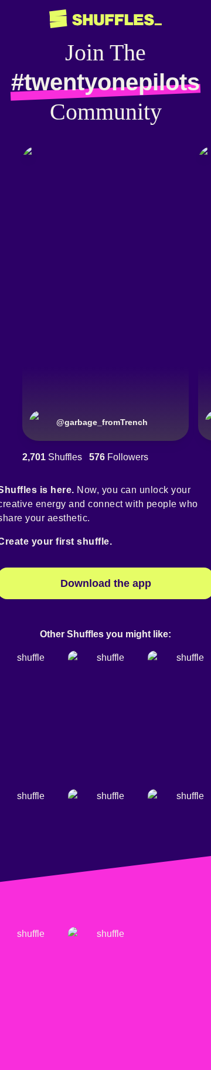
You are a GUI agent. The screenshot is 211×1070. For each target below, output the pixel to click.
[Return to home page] (105, 19)
